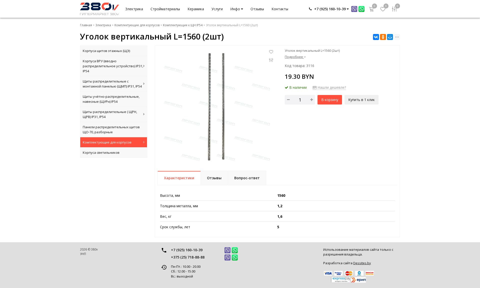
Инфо (235, 8)
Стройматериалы (165, 8)
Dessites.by (362, 263)
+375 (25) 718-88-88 (187, 257)
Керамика (196, 8)
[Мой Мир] (390, 37)
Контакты (280, 8)
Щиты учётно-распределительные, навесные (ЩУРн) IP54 (111, 99)
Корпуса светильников (101, 152)
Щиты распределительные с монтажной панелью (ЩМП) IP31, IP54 (112, 83)
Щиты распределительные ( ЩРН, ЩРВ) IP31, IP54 (110, 114)
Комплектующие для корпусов (107, 142)
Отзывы (257, 8)
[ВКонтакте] (376, 37)
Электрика (134, 8)
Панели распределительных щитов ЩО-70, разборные (111, 129)
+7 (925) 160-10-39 (186, 250)
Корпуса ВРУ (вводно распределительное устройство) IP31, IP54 (113, 66)
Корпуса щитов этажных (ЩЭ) (106, 50)
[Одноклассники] (383, 37)
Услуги (217, 8)
